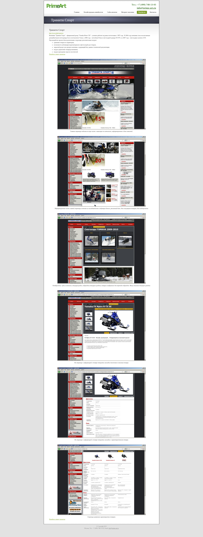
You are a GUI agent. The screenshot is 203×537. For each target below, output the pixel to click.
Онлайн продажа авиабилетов (93, 12)
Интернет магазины (127, 12)
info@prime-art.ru (146, 8)
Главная (76, 12)
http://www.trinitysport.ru (56, 33)
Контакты (153, 12)
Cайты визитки (112, 12)
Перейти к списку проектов (57, 54)
